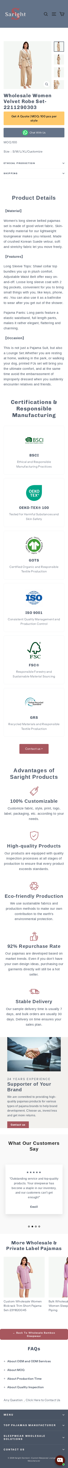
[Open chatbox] (60, 1460)
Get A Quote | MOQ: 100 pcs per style (34, 118)
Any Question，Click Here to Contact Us (32, 1400)
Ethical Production (19, 163)
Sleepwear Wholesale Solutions (25, 1437)
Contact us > (34, 749)
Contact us (18, 1124)
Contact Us (14, 1449)
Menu (8, 1414)
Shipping (11, 173)
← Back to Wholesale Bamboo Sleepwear (34, 1334)
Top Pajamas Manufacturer (30, 1425)
